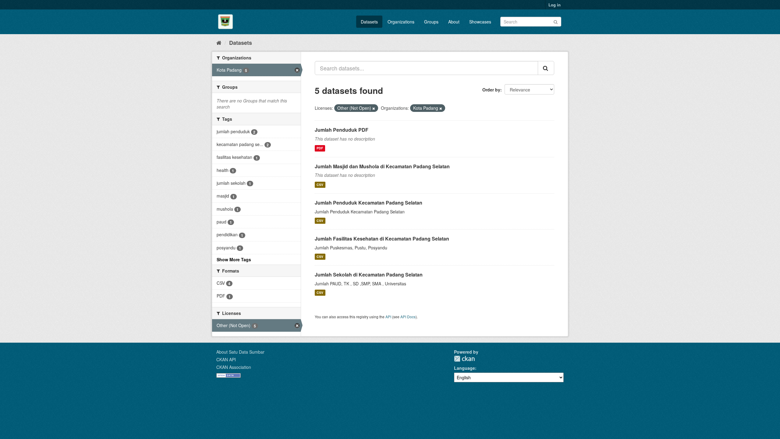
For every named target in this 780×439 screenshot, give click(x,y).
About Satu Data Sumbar (240, 352)
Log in (554, 5)
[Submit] (555, 21)
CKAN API (226, 359)
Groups (431, 22)
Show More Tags (234, 259)
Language (464, 368)
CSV (320, 184)
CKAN (464, 358)
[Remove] (373, 108)
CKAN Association (233, 367)
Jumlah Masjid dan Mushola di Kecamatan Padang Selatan (382, 166)
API (388, 316)
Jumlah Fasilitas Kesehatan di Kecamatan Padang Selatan (382, 238)
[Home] (219, 42)
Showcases (480, 22)
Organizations (401, 22)
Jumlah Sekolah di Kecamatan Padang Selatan (369, 274)
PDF (320, 148)
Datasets (369, 22)
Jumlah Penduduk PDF (341, 129)
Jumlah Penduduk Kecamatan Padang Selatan (368, 202)
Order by (491, 90)
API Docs (408, 316)
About (453, 22)
